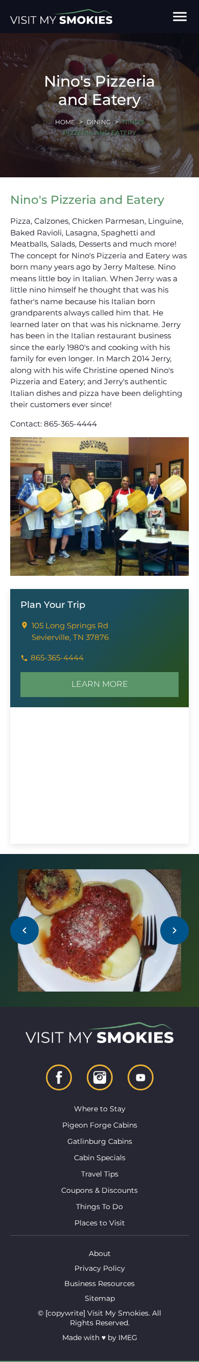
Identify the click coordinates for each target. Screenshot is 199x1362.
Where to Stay (100, 1108)
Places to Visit (99, 1222)
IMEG (127, 1337)
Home (65, 122)
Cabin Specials (100, 1157)
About (100, 1253)
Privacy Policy (99, 1268)
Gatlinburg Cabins (99, 1141)
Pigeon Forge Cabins (99, 1125)
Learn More (99, 684)
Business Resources (99, 1283)
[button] (180, 16)
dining (99, 122)
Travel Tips (99, 1174)
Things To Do (99, 1206)
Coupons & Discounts (99, 1190)
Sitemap (100, 1298)
